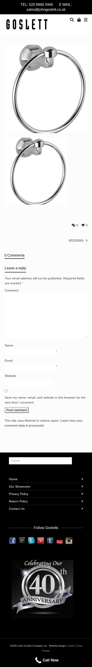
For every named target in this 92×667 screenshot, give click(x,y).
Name (9, 345)
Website (10, 376)
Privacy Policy (18, 494)
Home (13, 479)
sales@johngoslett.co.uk (46, 9)
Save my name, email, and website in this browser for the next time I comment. (45, 400)
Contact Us (17, 508)
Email (9, 360)
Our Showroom (19, 486)
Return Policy (18, 501)
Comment (12, 290)
